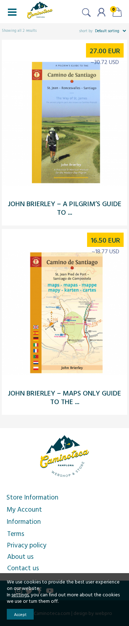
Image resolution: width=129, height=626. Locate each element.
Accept (20, 614)
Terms (15, 533)
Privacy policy (26, 545)
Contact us (23, 568)
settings (20, 594)
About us (20, 556)
